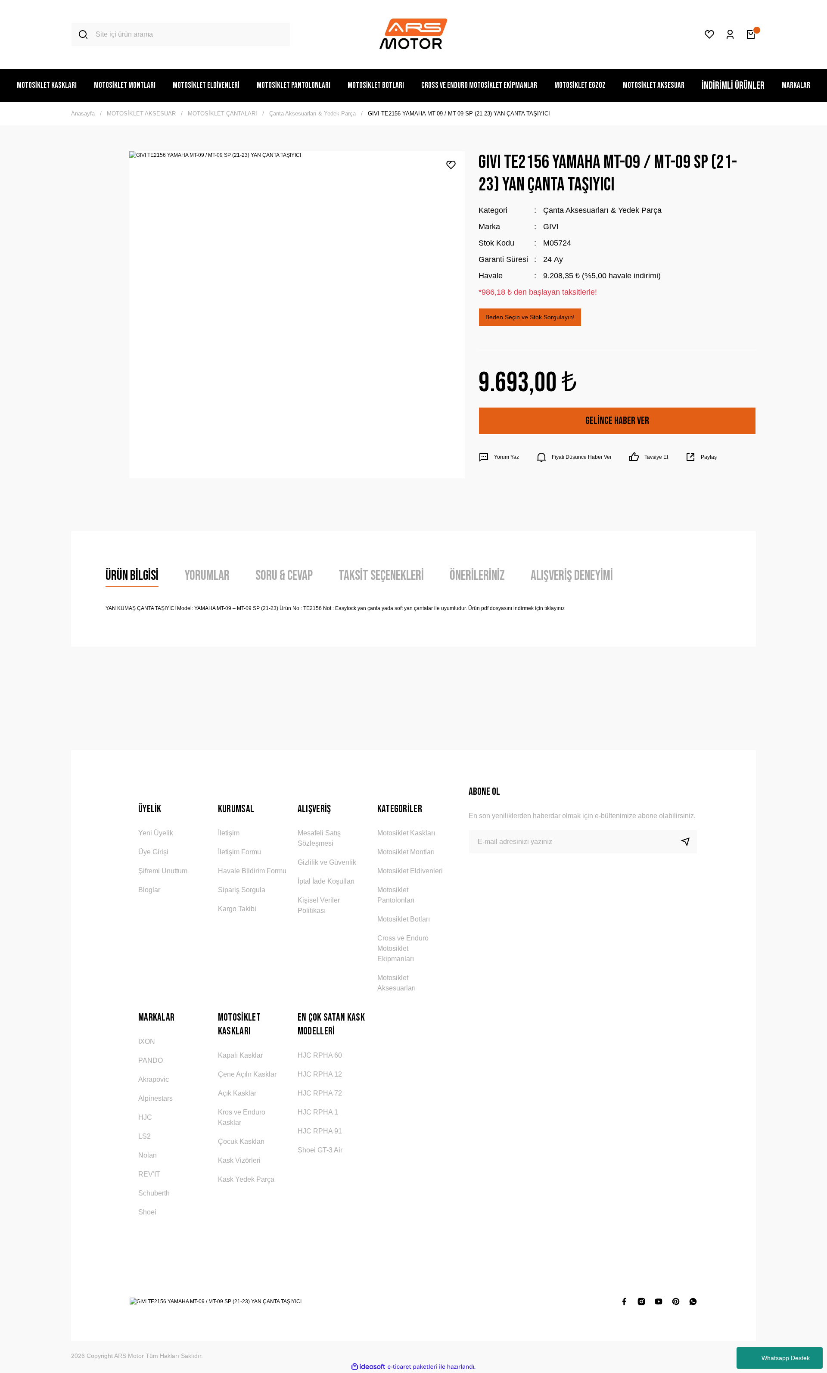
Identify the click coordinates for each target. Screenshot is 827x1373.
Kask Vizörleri (239, 1160)
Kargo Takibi (237, 908)
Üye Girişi (153, 852)
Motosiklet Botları (403, 919)
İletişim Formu (239, 852)
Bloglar (149, 890)
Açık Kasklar (237, 1093)
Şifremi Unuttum (162, 871)
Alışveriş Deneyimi (572, 575)
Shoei (147, 1212)
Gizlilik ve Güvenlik (327, 862)
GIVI (551, 226)
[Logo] (413, 34)
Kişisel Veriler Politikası (319, 905)
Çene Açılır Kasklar (247, 1074)
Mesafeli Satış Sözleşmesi (319, 838)
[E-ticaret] (412, 1367)
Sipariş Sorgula (241, 890)
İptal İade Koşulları (326, 881)
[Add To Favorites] (451, 165)
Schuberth (154, 1193)
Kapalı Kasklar (240, 1055)
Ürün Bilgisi (132, 575)
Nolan (147, 1155)
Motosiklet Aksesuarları (396, 983)
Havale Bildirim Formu (252, 871)
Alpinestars (155, 1098)
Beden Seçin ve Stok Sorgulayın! (530, 317)
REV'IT (149, 1174)
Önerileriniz (477, 575)
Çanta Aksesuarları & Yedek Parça (602, 210)
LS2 (144, 1136)
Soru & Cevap (284, 575)
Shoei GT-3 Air (320, 1150)
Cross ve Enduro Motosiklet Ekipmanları (403, 948)
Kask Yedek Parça (246, 1179)
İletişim (228, 833)
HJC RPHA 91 (320, 1131)
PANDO (150, 1060)
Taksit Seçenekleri (381, 575)
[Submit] (688, 842)
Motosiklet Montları (406, 852)
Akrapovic (153, 1079)
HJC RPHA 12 (320, 1074)
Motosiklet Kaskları (406, 833)
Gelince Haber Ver (617, 420)
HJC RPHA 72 (320, 1093)
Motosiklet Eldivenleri (410, 871)
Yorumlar (207, 575)
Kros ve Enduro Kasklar (241, 1117)
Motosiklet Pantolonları (395, 895)
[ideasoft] (368, 1367)
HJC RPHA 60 (320, 1055)
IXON (146, 1041)
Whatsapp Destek (786, 1357)
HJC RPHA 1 (318, 1112)
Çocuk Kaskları (241, 1141)
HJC (145, 1117)
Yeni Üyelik (155, 833)
